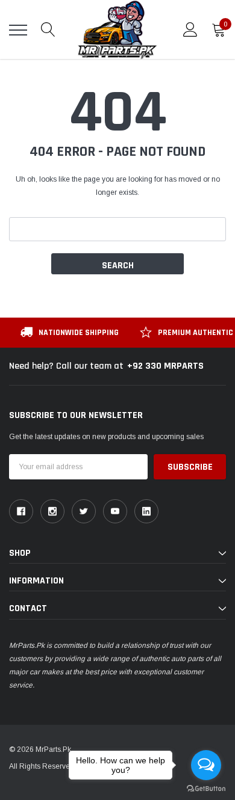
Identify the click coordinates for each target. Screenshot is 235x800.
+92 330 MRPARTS (165, 366)
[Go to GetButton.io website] (206, 788)
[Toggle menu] (18, 30)
